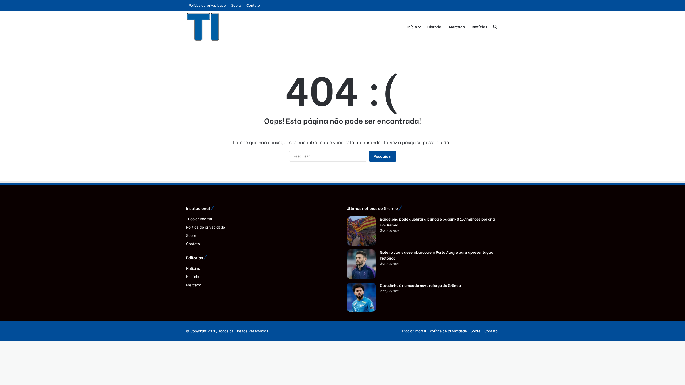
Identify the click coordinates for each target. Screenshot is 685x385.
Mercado (457, 26)
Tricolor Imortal (199, 219)
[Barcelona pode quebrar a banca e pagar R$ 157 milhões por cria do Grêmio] (361, 231)
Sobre (236, 5)
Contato (253, 5)
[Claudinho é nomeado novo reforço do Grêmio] (361, 297)
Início (412, 26)
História (434, 26)
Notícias (479, 26)
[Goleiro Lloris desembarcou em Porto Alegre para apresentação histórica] (361, 264)
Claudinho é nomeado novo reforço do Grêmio (420, 285)
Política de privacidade (207, 5)
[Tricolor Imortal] (203, 26)
